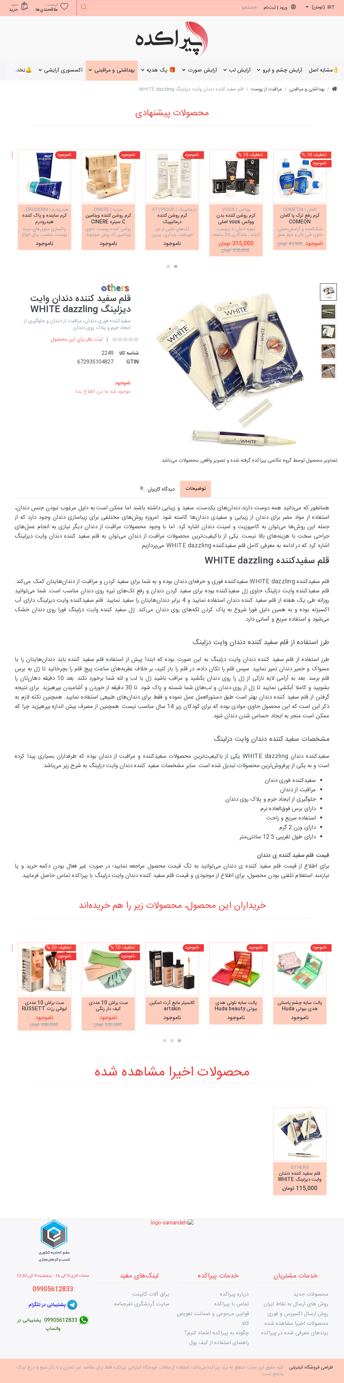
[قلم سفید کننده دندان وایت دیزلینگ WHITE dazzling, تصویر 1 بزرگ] (328, 292)
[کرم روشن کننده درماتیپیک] (172, 176)
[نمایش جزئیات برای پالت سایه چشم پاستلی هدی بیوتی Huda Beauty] (300, 969)
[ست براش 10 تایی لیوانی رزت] (44, 969)
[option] (300, 199)
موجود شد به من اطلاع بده (103, 391)
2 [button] (168, 266)
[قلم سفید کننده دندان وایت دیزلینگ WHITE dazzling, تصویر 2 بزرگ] (328, 311)
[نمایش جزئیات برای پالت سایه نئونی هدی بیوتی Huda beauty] (236, 969)
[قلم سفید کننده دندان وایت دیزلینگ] (300, 1134)
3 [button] (164, 1040)
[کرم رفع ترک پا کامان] (300, 176)
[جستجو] (84, 7)
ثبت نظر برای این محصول (76, 339)
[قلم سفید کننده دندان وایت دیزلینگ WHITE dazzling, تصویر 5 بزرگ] (328, 371)
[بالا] (334, 89)
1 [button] (175, 266)
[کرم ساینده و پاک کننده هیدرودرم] (44, 176)
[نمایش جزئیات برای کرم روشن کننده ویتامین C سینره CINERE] (108, 176)
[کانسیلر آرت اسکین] (172, 969)
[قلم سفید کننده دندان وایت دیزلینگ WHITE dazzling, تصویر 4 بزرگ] (328, 351)
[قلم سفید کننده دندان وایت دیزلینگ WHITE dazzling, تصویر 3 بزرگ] (328, 331)
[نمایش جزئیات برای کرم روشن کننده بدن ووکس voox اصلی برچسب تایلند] (236, 176)
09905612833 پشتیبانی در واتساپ (47, 1324)
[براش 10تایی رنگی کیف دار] (108, 969)
